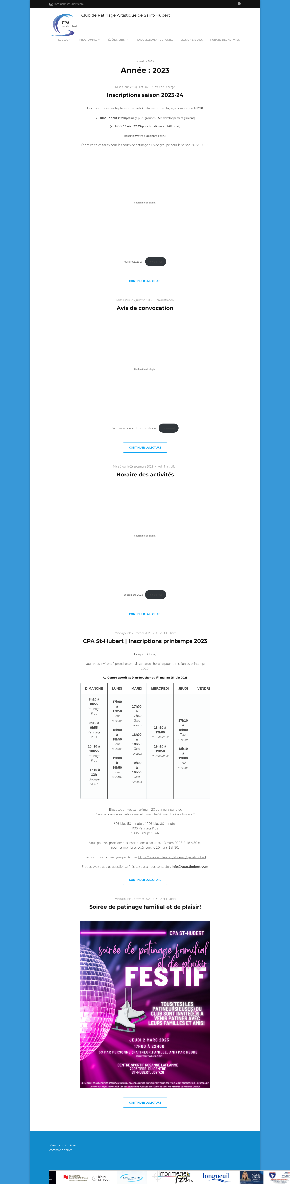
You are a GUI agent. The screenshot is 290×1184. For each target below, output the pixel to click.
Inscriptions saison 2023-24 (145, 95)
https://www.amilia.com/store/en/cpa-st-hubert (172, 857)
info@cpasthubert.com (69, 4)
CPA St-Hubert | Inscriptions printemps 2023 (145, 641)
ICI (164, 135)
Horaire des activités (225, 39)
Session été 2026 (192, 39)
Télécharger (155, 261)
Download (169, 428)
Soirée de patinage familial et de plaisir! (145, 906)
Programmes (88, 39)
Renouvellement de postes (154, 39)
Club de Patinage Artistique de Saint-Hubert (125, 15)
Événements (116, 39)
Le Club (63, 39)
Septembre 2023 (133, 594)
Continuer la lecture (145, 281)
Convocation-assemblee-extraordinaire (134, 428)
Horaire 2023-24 (133, 261)
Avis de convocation (145, 308)
